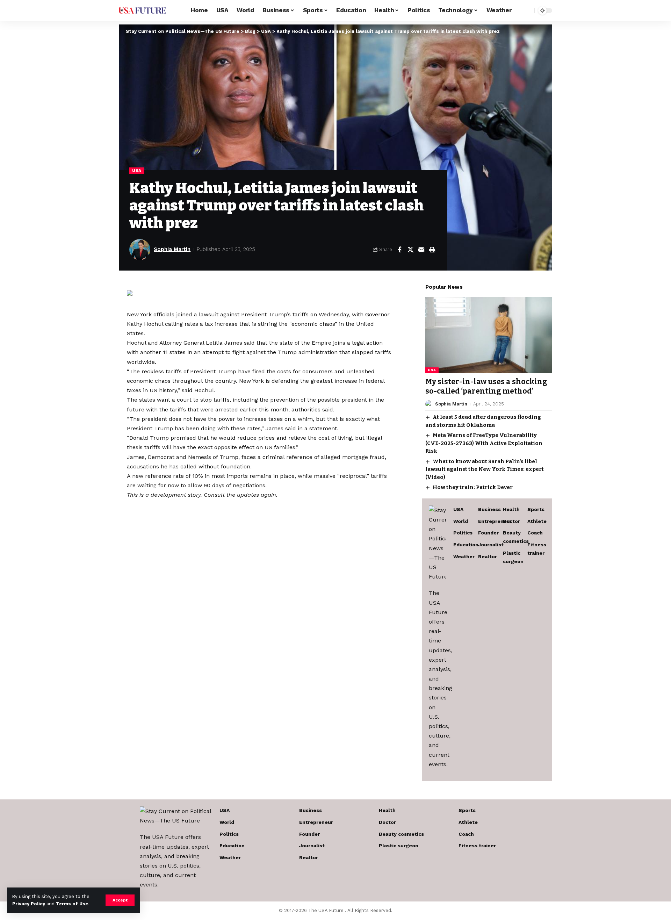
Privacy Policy (28, 903)
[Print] (432, 249)
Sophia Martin (172, 249)
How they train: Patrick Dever (473, 487)
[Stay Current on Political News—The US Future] (142, 10)
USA (137, 170)
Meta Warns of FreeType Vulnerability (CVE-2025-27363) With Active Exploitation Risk (483, 443)
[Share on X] (410, 249)
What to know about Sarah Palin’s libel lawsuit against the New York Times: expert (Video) (484, 469)
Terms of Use (72, 903)
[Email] (421, 249)
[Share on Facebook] (399, 249)
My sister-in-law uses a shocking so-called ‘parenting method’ (486, 386)
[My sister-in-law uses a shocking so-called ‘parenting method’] (488, 335)
